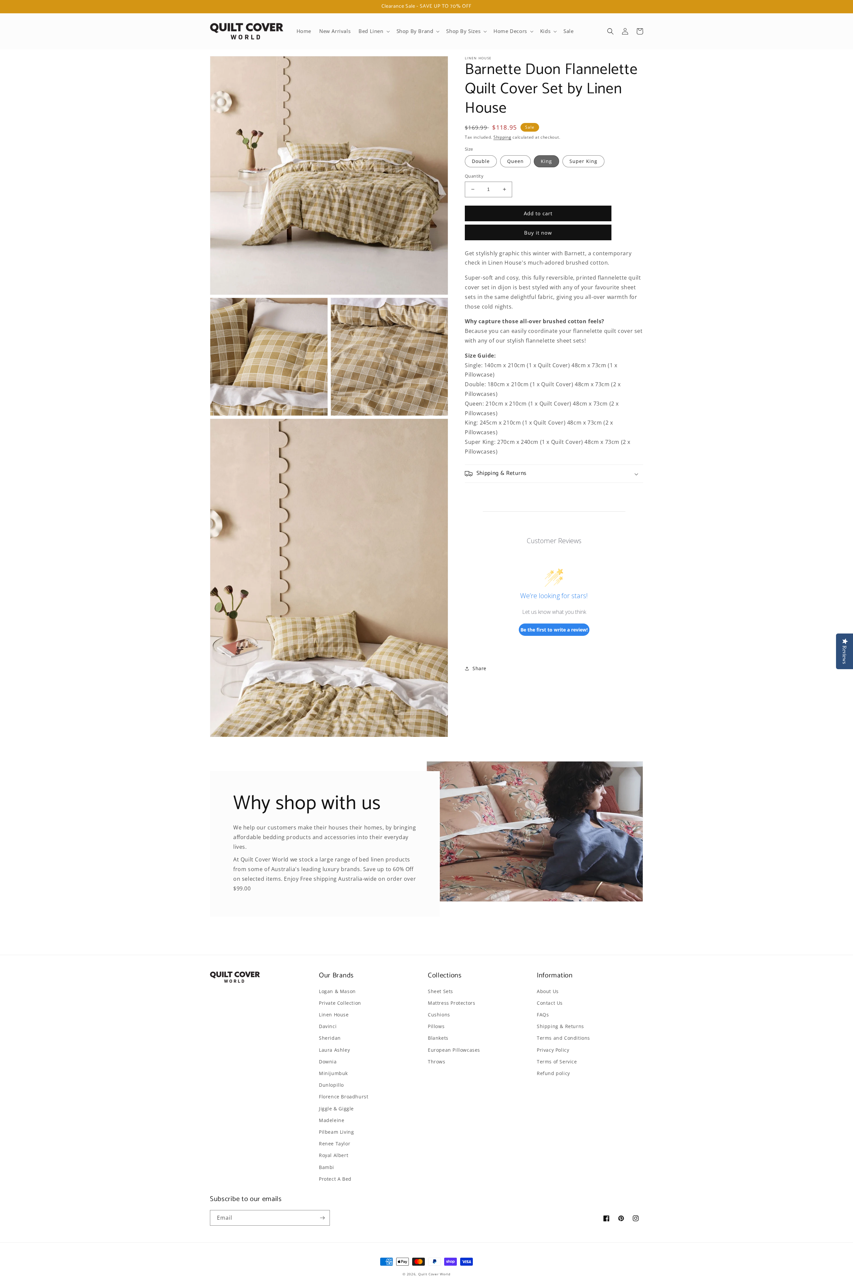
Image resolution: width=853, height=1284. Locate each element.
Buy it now (538, 232)
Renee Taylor (334, 1143)
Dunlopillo (331, 1085)
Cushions (439, 1014)
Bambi (326, 1167)
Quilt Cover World (434, 1274)
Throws (436, 1061)
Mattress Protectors (451, 1003)
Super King (583, 161)
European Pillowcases (454, 1050)
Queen (515, 161)
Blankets (438, 1038)
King (546, 161)
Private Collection (340, 1003)
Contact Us (550, 1003)
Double (481, 161)
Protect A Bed (335, 1179)
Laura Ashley (334, 1050)
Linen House (334, 1014)
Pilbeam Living (336, 1132)
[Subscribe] (322, 1218)
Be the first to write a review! (554, 630)
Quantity (474, 176)
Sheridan (330, 1038)
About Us (548, 991)
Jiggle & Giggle (336, 1108)
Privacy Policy (553, 1050)
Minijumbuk (333, 1073)
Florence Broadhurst (343, 1096)
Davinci (328, 1026)
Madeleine (331, 1120)
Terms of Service (557, 1061)
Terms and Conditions (563, 1038)
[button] (373, 31)
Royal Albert (333, 1155)
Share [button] (479, 668)
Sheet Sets (440, 991)
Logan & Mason (337, 991)
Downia (328, 1061)
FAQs (543, 1014)
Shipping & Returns (560, 1026)
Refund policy (553, 1073)
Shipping (502, 137)
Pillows (436, 1026)
